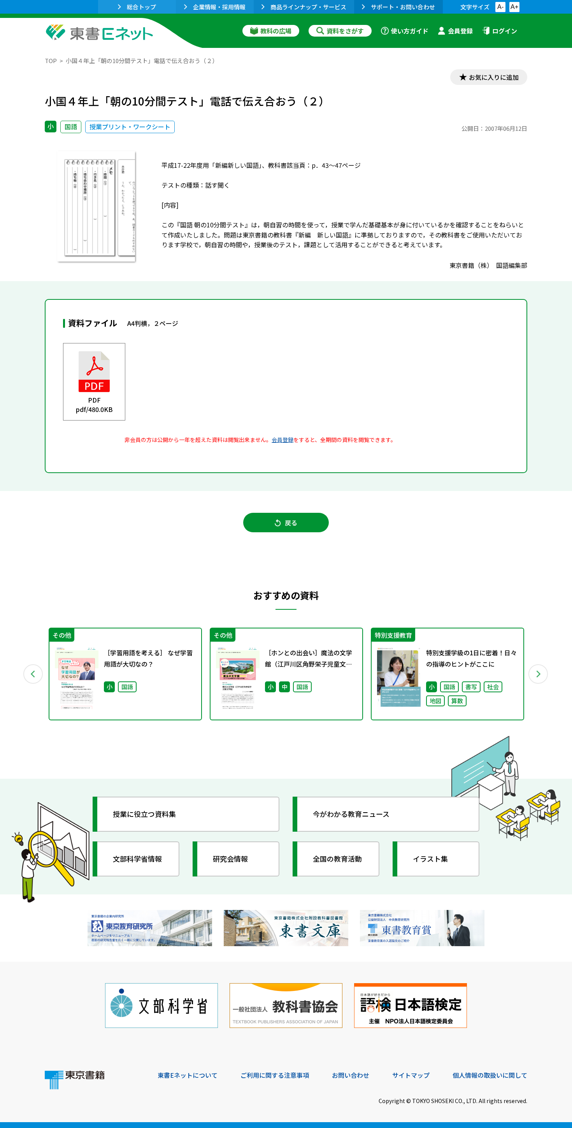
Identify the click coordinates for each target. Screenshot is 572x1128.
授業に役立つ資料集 (144, 814)
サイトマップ (411, 1075)
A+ (514, 7)
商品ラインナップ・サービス (308, 7)
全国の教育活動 (337, 858)
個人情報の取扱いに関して (490, 1075)
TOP (51, 60)
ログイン (504, 30)
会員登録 (460, 30)
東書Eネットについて (188, 1075)
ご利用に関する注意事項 (274, 1075)
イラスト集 (430, 858)
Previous (33, 674)
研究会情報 (230, 858)
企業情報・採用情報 (219, 7)
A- (500, 7)
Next (538, 674)
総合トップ (141, 7)
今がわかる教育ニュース (351, 814)
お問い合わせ (350, 1075)
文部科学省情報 (137, 858)
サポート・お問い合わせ (403, 7)
